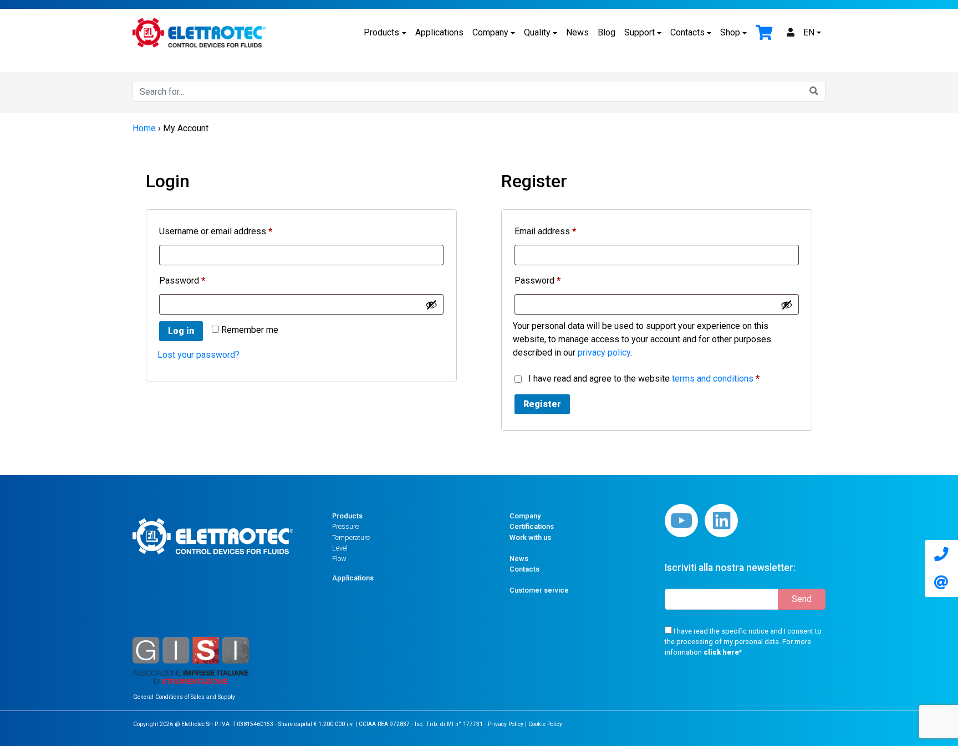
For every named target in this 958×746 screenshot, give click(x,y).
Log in (181, 331)
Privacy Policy (505, 724)
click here (721, 652)
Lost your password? (198, 354)
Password (199, 280)
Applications (439, 32)
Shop (730, 32)
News (577, 32)
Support (639, 32)
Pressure (345, 526)
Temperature (351, 537)
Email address (562, 230)
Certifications (531, 526)
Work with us (530, 537)
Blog (606, 32)
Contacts (687, 32)
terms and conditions (712, 378)
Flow (339, 558)
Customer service (539, 590)
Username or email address (233, 230)
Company (490, 32)
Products (381, 32)
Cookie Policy (545, 724)
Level (340, 548)
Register (542, 404)
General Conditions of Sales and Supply (184, 697)
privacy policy (604, 352)
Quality (537, 32)
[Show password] (431, 305)
